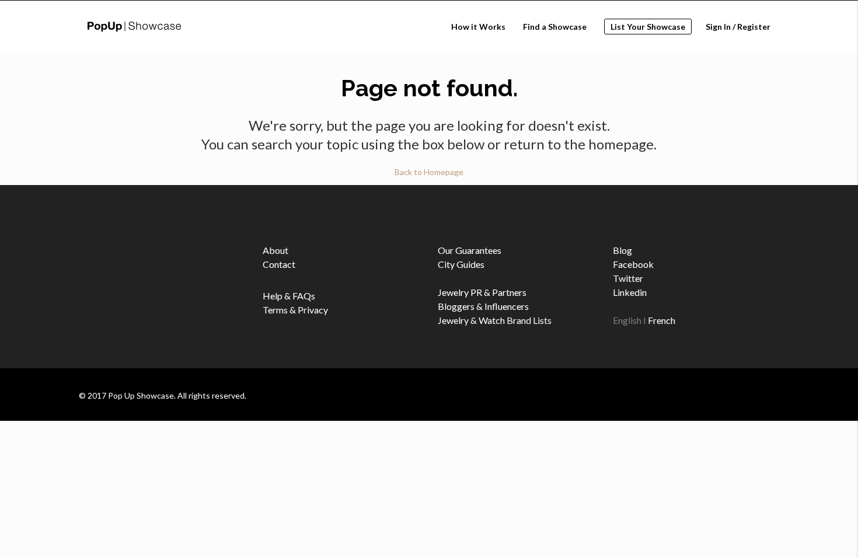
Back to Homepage (429, 172)
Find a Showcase (555, 27)
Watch (492, 320)
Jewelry (453, 320)
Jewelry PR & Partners (482, 292)
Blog (622, 250)
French (661, 320)
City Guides (461, 264)
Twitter (628, 278)
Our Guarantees (469, 250)
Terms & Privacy (295, 309)
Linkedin (630, 292)
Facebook (633, 264)
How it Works (478, 27)
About (275, 250)
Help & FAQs (289, 295)
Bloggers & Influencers (483, 306)
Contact (279, 264)
